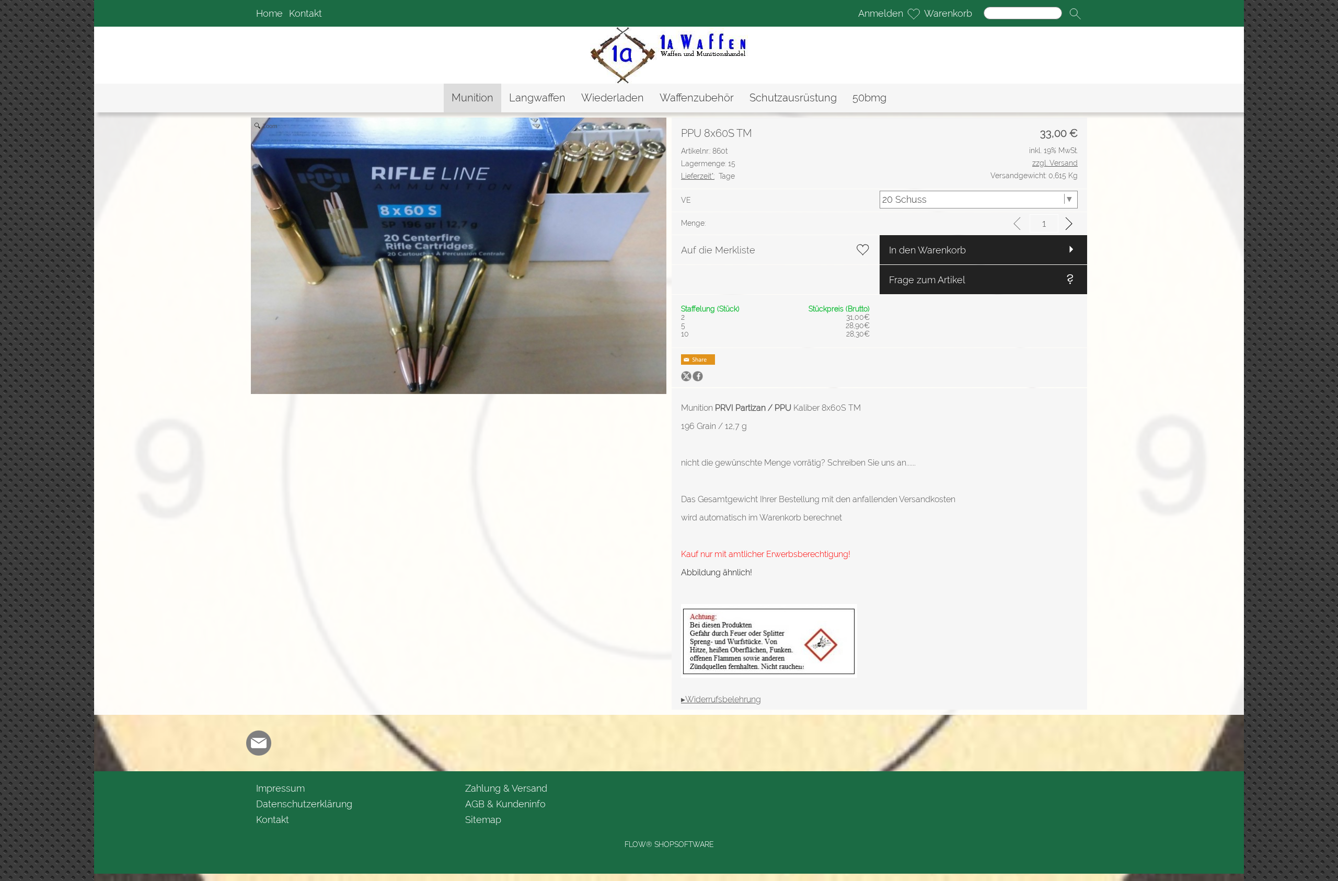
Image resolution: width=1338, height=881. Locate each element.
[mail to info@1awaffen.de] (259, 743)
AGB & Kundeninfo (505, 803)
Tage (708, 176)
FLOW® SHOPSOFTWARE (669, 844)
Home (269, 13)
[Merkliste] (913, 13)
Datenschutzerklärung (304, 803)
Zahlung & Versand (506, 788)
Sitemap (483, 819)
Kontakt (305, 13)
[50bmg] (869, 98)
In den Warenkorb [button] (927, 250)
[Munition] (472, 98)
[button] (1075, 13)
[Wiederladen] (612, 98)
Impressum (280, 788)
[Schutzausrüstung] (793, 98)
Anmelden (880, 13)
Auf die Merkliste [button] (718, 250)
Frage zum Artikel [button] (927, 279)
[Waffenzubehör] (697, 98)
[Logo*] (669, 31)
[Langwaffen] (537, 98)
